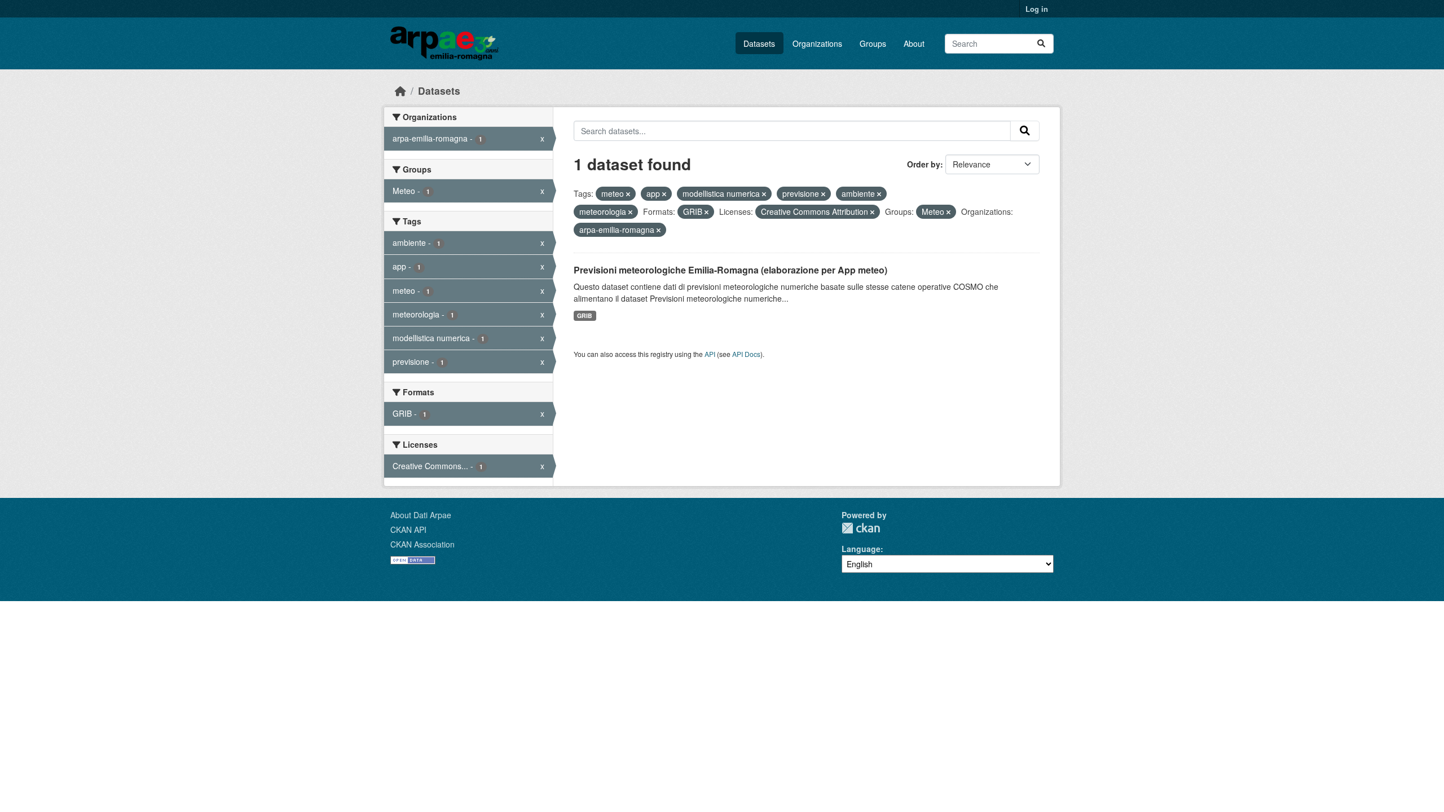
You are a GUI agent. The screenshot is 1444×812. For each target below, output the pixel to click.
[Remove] (628, 193)
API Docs (746, 354)
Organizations (817, 43)
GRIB (584, 315)
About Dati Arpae (420, 514)
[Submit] (1041, 44)
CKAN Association (422, 544)
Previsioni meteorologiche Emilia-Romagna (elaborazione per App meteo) (730, 269)
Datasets (759, 43)
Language (861, 548)
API (710, 354)
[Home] (400, 90)
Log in (1036, 8)
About (914, 43)
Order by (923, 164)
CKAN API (408, 529)
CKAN (861, 528)
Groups (873, 43)
